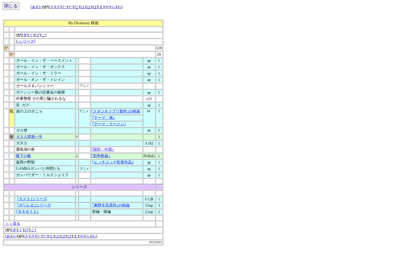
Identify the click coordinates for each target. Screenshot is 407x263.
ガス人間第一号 (29, 137)
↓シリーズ (25, 41)
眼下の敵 (23, 156)
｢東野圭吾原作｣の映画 (111, 205)
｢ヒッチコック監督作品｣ (113, 162)
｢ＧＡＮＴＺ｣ (27, 212)
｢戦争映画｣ (100, 156)
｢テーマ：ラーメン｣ (109, 124)
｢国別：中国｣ (102, 149)
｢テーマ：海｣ (103, 118)
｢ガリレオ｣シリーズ (34, 205)
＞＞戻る (12, 224)
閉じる (11, 6)
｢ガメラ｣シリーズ (32, 199)
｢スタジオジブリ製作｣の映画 (115, 111)
